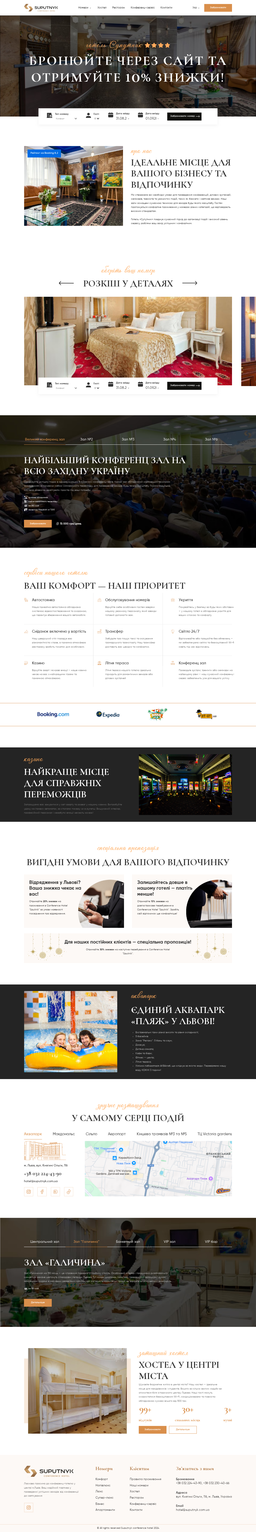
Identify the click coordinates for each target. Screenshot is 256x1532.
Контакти (166, 7)
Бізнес (100, 1504)
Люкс (99, 1491)
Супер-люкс (105, 1497)
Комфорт (102, 1479)
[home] (41, 7)
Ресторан (118, 7)
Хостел (102, 7)
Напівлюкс (103, 1485)
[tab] (45, 441)
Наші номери (139, 1485)
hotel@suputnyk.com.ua (193, 1508)
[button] (85, 7)
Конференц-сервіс (143, 7)
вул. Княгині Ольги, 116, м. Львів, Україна (204, 1494)
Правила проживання (145, 1479)
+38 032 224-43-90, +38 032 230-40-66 (202, 1481)
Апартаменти (105, 1510)
